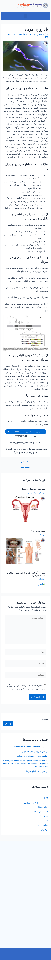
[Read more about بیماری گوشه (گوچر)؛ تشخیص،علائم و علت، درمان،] (41, 584)
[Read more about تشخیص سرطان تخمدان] (25, 509)
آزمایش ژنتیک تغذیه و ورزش (36, 803)
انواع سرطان (33, 493)
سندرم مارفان (38, 530)
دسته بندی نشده (41, 812)
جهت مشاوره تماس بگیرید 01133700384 (25, 432)
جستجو (45, 719)
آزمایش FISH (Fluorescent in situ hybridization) (27, 747)
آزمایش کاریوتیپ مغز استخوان (35, 751)
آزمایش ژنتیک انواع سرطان (36, 771)
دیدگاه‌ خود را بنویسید (39, 34)
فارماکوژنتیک (42, 821)
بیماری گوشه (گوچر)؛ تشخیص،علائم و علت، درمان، (26, 574)
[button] (25, 16)
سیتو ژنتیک (43, 816)
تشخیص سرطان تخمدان (32, 488)
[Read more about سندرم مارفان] (25, 551)
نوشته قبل (25, 462)
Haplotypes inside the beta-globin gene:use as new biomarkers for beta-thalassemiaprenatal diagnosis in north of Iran (25, 764)
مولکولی (42, 493)
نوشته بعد (25, 467)
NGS (46, 794)
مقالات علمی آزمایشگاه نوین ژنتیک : (32, 756)
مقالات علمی (42, 825)
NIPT (45, 798)
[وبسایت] (25, 675)
